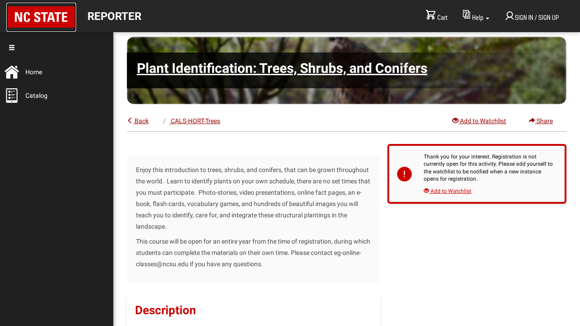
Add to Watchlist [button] (483, 121)
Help (477, 17)
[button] (41, 17)
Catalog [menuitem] (36, 95)
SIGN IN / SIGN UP (537, 17)
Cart (442, 17)
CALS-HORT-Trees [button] (195, 121)
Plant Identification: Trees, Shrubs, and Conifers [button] (282, 68)
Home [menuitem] (33, 72)
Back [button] (142, 121)
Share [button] (544, 121)
